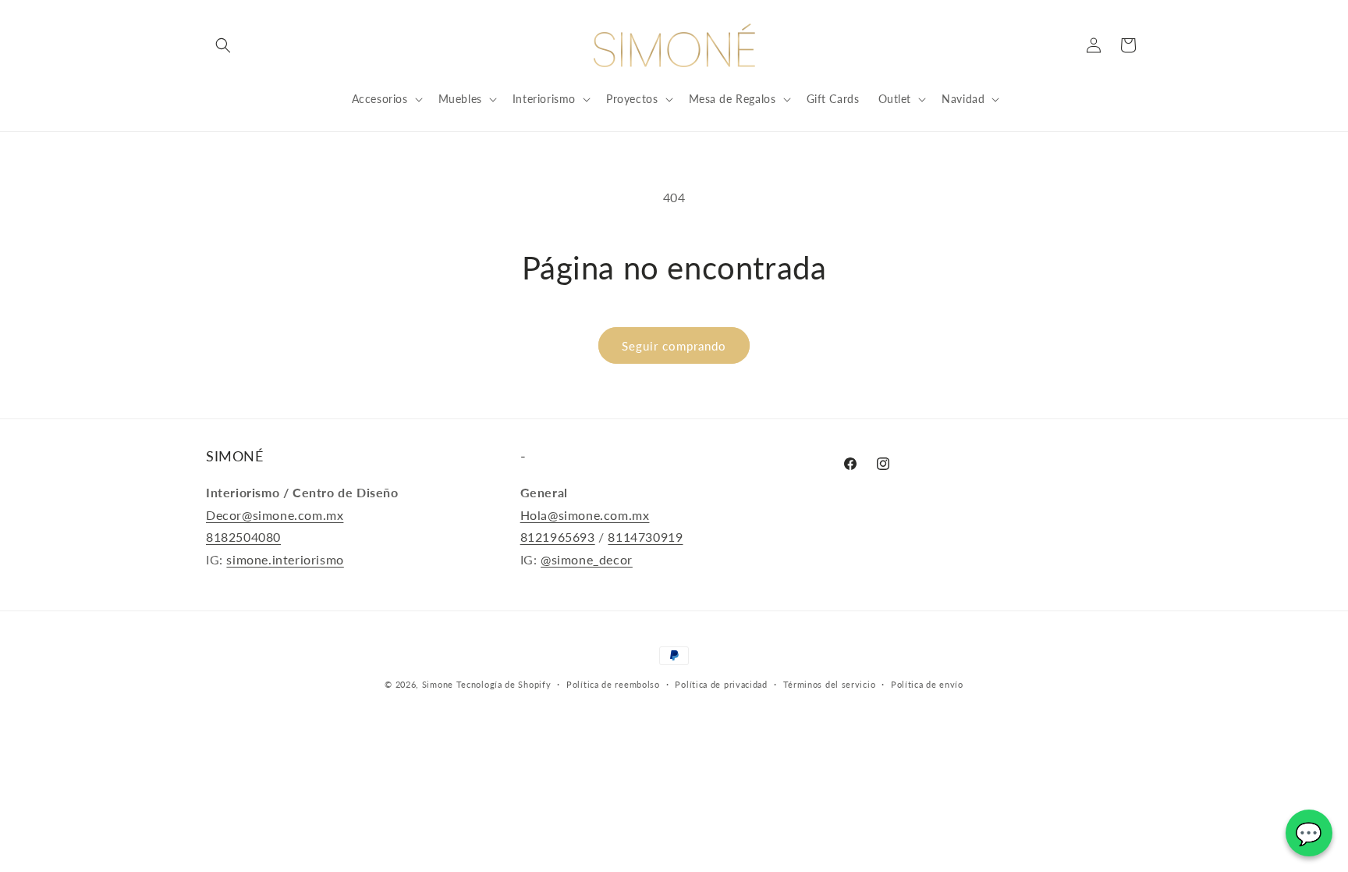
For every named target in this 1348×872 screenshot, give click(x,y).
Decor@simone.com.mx (274, 514)
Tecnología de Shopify (504, 684)
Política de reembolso (613, 684)
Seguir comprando (674, 346)
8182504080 (243, 536)
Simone (437, 684)
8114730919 (645, 536)
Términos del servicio (829, 684)
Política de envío (927, 684)
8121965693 (557, 536)
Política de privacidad (721, 684)
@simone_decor (587, 559)
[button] (223, 45)
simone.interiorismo (284, 559)
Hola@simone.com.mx (585, 514)
